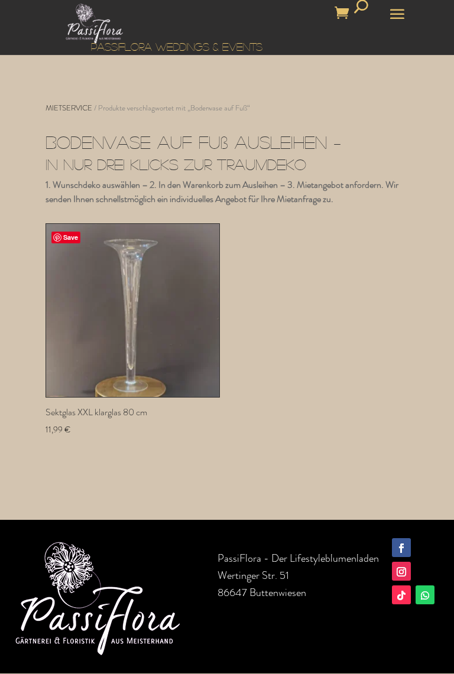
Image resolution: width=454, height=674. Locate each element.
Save (70, 237)
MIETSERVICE (69, 107)
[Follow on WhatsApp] (425, 594)
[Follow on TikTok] (401, 594)
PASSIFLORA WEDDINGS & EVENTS (176, 46)
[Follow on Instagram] (401, 571)
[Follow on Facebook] (401, 547)
